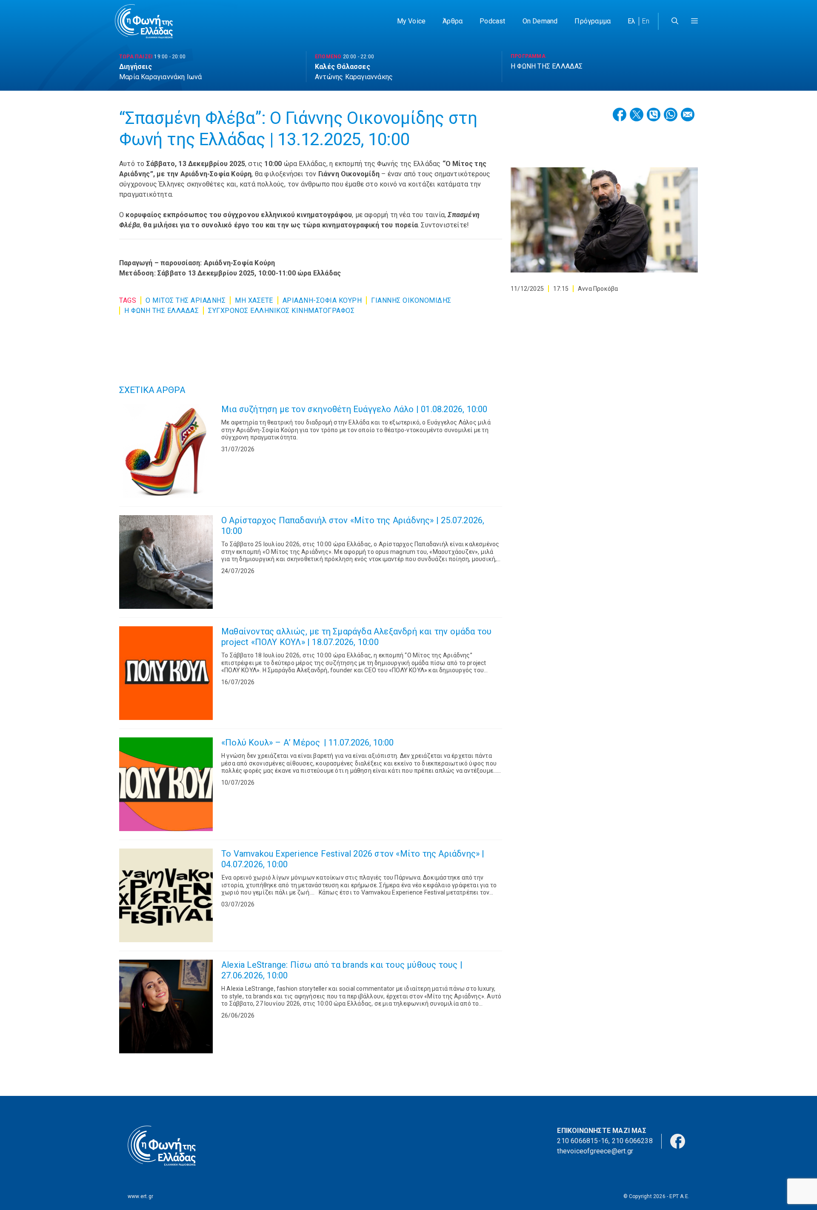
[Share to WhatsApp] (670, 114)
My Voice (411, 21)
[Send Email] (687, 114)
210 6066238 (632, 1141)
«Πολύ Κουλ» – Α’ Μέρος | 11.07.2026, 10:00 (307, 742)
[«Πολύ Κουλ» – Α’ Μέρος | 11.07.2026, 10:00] (166, 784)
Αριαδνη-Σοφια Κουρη (322, 300)
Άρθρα (453, 21)
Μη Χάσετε (254, 300)
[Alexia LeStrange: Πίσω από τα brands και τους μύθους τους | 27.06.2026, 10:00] (166, 1006)
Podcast (492, 21)
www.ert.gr (140, 1196)
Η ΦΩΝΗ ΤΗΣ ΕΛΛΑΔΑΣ (161, 311)
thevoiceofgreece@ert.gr (595, 1151)
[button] (694, 21)
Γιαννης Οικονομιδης (411, 300)
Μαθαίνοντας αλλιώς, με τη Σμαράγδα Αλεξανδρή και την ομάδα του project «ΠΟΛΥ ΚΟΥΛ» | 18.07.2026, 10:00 (356, 636)
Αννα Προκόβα (598, 288)
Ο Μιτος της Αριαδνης (186, 300)
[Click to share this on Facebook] (619, 114)
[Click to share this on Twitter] (636, 114)
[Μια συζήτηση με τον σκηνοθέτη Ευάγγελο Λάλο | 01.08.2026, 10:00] (166, 451)
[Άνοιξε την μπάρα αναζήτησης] (675, 21)
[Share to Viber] (653, 114)
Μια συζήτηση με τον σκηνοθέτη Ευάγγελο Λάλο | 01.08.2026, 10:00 (354, 409)
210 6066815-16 (582, 1141)
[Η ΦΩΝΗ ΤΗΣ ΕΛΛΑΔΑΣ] (144, 21)
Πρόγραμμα (592, 21)
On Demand (540, 21)
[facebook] (677, 1140)
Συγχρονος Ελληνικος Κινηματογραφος (281, 311)
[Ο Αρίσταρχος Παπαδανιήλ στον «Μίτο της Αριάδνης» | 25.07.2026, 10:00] (166, 562)
